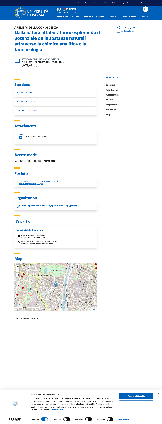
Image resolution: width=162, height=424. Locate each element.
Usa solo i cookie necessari (136, 404)
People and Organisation (121, 3)
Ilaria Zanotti (26, 102)
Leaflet (93, 309)
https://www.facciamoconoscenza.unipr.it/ (37, 181)
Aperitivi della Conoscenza (30, 230)
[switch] (66, 419)
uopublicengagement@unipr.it (31, 184)
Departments (90, 3)
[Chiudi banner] (158, 393)
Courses (77, 3)
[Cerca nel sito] (145, 9)
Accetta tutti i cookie (136, 396)
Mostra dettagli (124, 419)
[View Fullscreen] (17, 275)
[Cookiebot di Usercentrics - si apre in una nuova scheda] (15, 419)
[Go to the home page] (32, 12)
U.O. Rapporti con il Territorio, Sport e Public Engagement (49, 206)
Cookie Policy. (57, 410)
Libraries (104, 3)
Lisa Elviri (25, 93)
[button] (55, 284)
